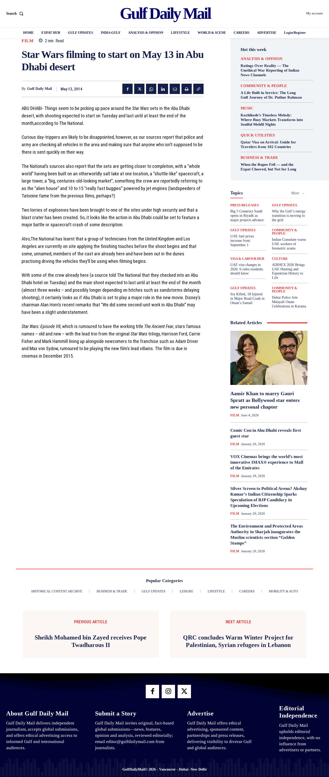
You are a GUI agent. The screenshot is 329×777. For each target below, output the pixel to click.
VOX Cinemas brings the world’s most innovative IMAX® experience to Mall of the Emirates (266, 462)
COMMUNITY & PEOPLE (264, 86)
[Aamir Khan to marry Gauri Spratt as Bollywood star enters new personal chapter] (268, 358)
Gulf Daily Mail (39, 89)
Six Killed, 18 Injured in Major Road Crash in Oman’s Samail (247, 298)
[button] (15, 13)
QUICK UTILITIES (258, 135)
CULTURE (280, 258)
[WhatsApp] (151, 89)
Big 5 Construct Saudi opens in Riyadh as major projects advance (247, 215)
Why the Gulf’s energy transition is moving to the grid (288, 215)
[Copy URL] (198, 89)
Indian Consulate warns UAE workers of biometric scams (289, 244)
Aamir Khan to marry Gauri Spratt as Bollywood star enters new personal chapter (265, 400)
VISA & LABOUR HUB (247, 258)
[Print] (186, 89)
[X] (139, 89)
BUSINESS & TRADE (259, 158)
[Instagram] (168, 691)
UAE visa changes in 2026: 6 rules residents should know (246, 269)
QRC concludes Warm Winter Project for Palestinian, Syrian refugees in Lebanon (238, 641)
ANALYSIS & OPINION (261, 59)
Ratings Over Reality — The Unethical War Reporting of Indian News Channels (270, 70)
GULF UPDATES (284, 205)
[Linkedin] (163, 89)
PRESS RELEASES (244, 205)
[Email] (175, 89)
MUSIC (247, 108)
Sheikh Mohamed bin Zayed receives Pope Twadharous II (91, 641)
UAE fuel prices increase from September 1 (242, 240)
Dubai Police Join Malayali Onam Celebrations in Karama (289, 302)
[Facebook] (127, 89)
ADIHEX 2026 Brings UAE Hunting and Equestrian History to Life (288, 271)
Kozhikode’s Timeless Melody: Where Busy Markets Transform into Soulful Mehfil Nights (272, 119)
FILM (27, 41)
